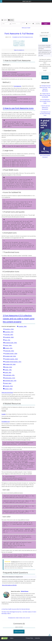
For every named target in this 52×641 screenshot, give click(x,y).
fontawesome (11, 617)
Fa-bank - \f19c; (9, 348)
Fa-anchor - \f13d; (9, 329)
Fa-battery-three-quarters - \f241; (13, 361)
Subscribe (45, 77)
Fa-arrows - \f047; (8, 334)
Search (45, 39)
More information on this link (9, 585)
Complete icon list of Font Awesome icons (22, 37)
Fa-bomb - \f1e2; (9, 386)
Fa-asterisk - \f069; (9, 337)
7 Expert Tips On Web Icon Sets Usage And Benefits (45, 95)
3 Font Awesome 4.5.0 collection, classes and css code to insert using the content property (18, 318)
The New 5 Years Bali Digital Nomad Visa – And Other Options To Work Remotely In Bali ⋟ (19, 612)
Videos (11, 638)
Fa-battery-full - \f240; (10, 364)
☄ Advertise (37, 638)
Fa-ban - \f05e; (8, 345)
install (17, 617)
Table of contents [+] (19, 50)
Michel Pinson (24, 591)
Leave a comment (19, 631)
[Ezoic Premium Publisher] (4, 639)
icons (24, 617)
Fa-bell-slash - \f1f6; (10, 375)
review (20, 617)
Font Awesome (17, 86)
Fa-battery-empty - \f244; (11, 353)
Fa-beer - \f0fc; (8, 369)
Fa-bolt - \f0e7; (7, 383)
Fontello (4, 414)
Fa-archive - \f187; (9, 332)
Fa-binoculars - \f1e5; (10, 378)
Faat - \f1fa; (7, 340)
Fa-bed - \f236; (8, 367)
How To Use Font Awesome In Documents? (45, 107)
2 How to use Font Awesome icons (18, 108)
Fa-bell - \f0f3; (7, 372)
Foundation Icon (6, 421)
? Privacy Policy (29, 638)
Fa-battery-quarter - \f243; (11, 359)
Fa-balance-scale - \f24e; (11, 342)
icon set (28, 617)
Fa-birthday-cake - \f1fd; (10, 380)
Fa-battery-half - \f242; (10, 356)
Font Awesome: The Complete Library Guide (45, 101)
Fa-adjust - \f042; (22, 326)
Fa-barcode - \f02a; (9, 350)
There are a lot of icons (7, 392)
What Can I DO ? (27, 1)
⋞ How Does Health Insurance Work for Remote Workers (16, 609)
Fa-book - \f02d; (8, 388)
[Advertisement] (26, 11)
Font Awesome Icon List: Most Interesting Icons (45, 113)
